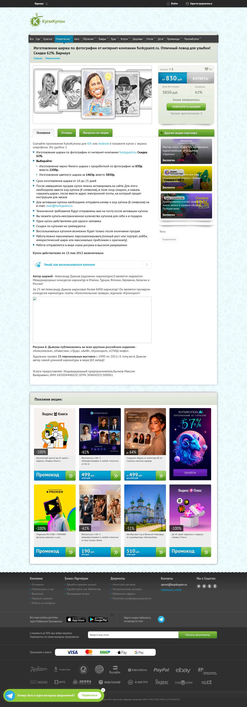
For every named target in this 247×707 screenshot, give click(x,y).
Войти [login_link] (174, 3)
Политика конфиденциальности (132, 598)
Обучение (89, 39)
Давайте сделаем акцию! (81, 584)
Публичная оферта (124, 593)
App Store (76, 619)
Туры (114, 39)
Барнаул (39, 3)
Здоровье (138, 39)
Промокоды (174, 39)
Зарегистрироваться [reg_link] (201, 3)
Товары (103, 39)
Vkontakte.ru (204, 586)
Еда (38, 39)
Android (104, 143)
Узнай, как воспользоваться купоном (69, 265)
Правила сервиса (42, 598)
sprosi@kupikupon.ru (174, 584)
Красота (48, 39)
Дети (161, 39)
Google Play (98, 619)
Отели (151, 39)
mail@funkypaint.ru (59, 206)
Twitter (209, 586)
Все (32, 39)
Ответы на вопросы (43, 603)
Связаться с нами (171, 589)
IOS (90, 143)
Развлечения (64, 39)
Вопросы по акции (96, 133)
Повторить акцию (186, 107)
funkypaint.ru (128, 152)
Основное (43, 133)
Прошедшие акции (78, 593)
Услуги (125, 39)
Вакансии (37, 593)
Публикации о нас (43, 589)
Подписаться (89, 695)
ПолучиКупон (192, 39)
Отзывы (66, 133)
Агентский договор (124, 584)
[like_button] (207, 69)
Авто (77, 39)
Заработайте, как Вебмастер (84, 589)
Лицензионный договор (127, 589)
